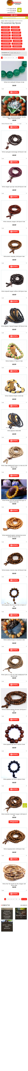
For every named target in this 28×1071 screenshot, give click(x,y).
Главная (2, 20)
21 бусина (16, 38)
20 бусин (6, 38)
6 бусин (5, 27)
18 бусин (16, 35)
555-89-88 (11, 8)
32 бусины (17, 43)
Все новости (24, 905)
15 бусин (16, 32)
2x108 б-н (17, 46)
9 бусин (5, 30)
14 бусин (6, 32)
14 (16, 57)
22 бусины (6, 41)
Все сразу (21, 57)
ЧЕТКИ (6, 20)
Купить (15, 92)
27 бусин (6, 43)
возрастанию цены (14, 52)
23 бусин (17, 41)
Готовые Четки (11, 20)
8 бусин (15, 27)
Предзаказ (14, 822)
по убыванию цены (6, 54)
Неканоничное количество (13, 49)
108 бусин (6, 46)
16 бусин (6, 35)
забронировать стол (11, 12)
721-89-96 (11, 10)
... (14, 57)
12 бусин (15, 30)
